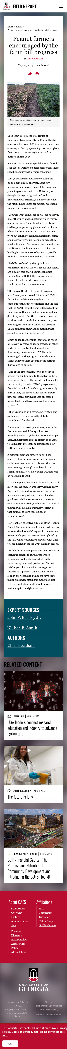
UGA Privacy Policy (49, 1009)
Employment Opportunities (49, 1006)
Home (10, 26)
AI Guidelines (18, 952)
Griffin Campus (47, 925)
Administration (19, 921)
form (5, 1035)
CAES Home (18, 908)
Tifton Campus (47, 921)
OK (10, 1043)
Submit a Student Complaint (49, 1015)
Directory (49, 1002)
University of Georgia (33, 979)
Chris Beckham (35, 58)
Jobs (13, 925)
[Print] (37, 73)
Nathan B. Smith (22, 628)
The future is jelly (20, 797)
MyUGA (18, 1006)
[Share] (30, 73)
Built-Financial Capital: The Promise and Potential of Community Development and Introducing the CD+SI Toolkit (28, 868)
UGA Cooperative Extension (46, 912)
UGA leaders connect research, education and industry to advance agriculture (32, 727)
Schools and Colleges (18, 1002)
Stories (19, 26)
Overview (16, 912)
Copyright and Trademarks (18, 1009)
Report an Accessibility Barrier (18, 1014)
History (15, 916)
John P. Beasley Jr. (24, 617)
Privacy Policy (19, 939)
